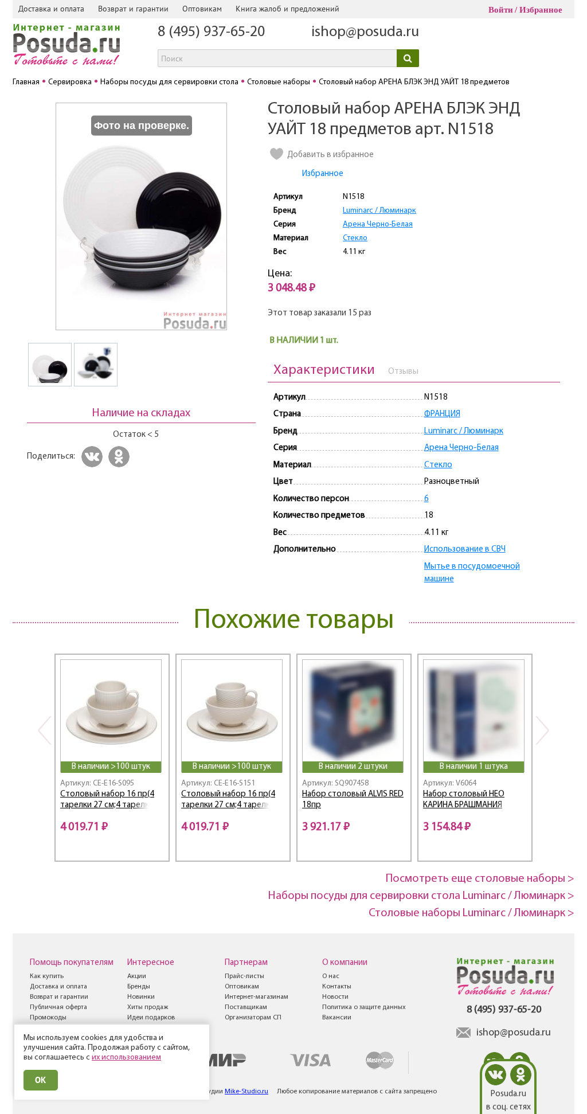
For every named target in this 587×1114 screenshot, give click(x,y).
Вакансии (336, 1017)
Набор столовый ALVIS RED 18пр (353, 800)
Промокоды (48, 1017)
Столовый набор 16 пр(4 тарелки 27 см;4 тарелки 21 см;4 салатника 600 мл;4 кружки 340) (110, 801)
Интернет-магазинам (256, 997)
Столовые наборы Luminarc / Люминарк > (471, 913)
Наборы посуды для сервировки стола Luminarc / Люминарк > (421, 896)
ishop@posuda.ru (365, 32)
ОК (40, 1079)
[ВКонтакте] (93, 456)
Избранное (540, 9)
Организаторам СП (253, 1017)
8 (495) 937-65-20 (211, 32)
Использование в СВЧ (465, 549)
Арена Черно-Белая (378, 224)
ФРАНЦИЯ (442, 414)
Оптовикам (202, 8)
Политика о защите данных (364, 1007)
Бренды (138, 986)
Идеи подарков (151, 1017)
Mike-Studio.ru (246, 1091)
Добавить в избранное (330, 155)
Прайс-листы (244, 976)
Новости (335, 997)
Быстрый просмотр (112, 746)
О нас (330, 976)
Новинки (141, 997)
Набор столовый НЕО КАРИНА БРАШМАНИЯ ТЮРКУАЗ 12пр (463, 801)
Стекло (355, 238)
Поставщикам (246, 1007)
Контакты (336, 986)
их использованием (126, 1057)
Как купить (47, 976)
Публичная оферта (58, 1007)
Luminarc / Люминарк (379, 210)
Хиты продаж (147, 1007)
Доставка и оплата (51, 8)
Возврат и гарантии (133, 8)
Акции (136, 976)
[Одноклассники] (120, 456)
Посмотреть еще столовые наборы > (480, 879)
